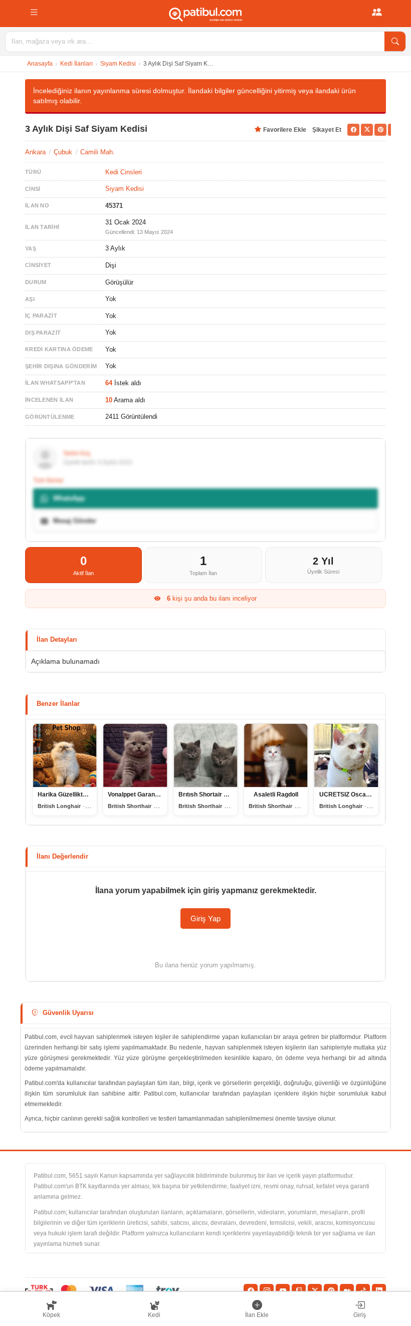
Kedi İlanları (76, 64)
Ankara (35, 152)
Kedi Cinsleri (123, 172)
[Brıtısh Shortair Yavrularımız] (205, 755)
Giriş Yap (205, 918)
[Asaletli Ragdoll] (276, 755)
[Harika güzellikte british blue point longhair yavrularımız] (65, 755)
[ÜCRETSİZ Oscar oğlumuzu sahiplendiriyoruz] (346, 755)
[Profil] (377, 12)
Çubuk (63, 152)
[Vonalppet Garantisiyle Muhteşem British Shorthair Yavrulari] (135, 755)
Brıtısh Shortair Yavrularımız (218, 794)
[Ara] (394, 42)
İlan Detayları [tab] (57, 639)
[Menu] (34, 12)
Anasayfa (40, 64)
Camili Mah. (97, 152)
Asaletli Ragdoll (276, 794)
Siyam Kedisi (118, 64)
